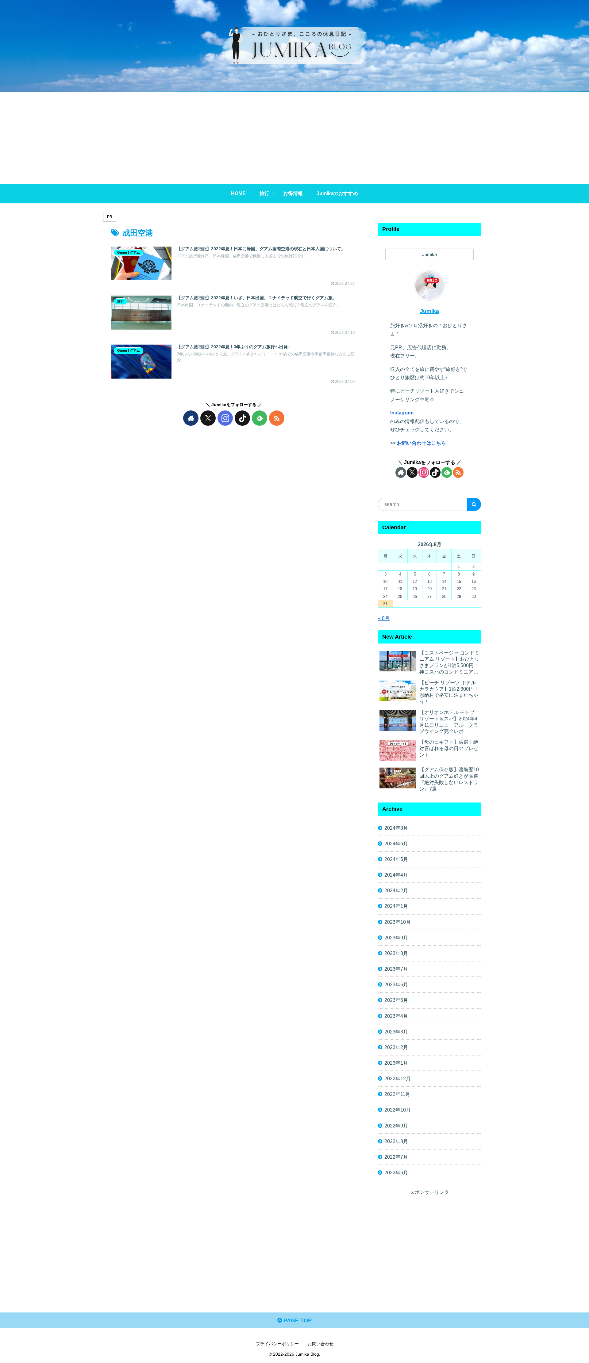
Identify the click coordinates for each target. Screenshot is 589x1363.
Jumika (429, 311)
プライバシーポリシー (277, 1343)
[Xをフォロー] (208, 418)
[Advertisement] (294, 138)
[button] (474, 504)
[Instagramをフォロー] (225, 418)
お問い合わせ (320, 1343)
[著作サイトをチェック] (190, 418)
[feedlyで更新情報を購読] (259, 418)
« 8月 (384, 618)
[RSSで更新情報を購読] (276, 418)
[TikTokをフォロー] (242, 418)
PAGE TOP (297, 1320)
